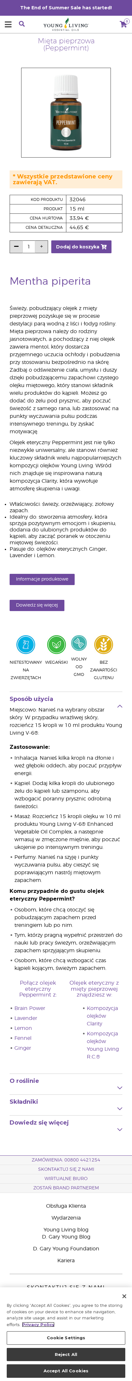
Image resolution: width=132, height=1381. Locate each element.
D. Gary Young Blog (66, 1236)
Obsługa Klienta (66, 1206)
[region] (66, 1334)
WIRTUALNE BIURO (66, 1179)
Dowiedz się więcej (37, 605)
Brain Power (29, 1008)
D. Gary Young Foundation (66, 1248)
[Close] (124, 1296)
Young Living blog (66, 1229)
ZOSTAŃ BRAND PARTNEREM (66, 1188)
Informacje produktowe (42, 579)
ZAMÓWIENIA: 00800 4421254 (66, 1160)
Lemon (23, 1028)
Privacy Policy (38, 1324)
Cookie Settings (66, 1337)
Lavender (25, 1018)
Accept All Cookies (66, 1370)
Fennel (22, 1038)
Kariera (66, 1260)
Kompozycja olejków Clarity (102, 1016)
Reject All (66, 1354)
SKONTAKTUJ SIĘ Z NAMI (66, 1169)
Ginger (22, 1048)
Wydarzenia (66, 1218)
